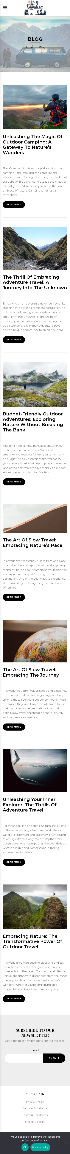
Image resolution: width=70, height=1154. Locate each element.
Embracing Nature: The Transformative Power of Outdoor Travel (32, 941)
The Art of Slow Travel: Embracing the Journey (31, 672)
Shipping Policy (35, 1121)
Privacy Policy (35, 1101)
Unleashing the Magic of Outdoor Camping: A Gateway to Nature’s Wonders (33, 144)
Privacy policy (40, 1147)
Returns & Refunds (35, 1108)
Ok (25, 1147)
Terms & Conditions (35, 1115)
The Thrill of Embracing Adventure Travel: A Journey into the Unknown (35, 282)
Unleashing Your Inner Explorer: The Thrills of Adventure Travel (30, 805)
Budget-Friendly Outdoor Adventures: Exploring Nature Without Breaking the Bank (33, 422)
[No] (65, 1142)
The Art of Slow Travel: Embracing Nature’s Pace (32, 542)
